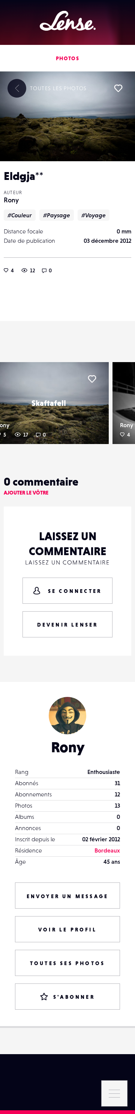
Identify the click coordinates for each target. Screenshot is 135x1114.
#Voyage (93, 215)
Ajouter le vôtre (26, 493)
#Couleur (20, 215)
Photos (67, 58)
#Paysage (56, 215)
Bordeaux (107, 850)
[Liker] (118, 88)
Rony (11, 200)
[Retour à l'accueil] (68, 21)
